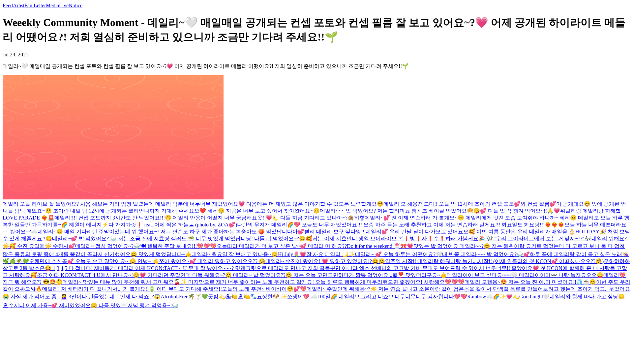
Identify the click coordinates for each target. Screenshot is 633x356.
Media (52, 5)
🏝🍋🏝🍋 (237, 296)
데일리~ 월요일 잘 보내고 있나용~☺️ (235, 254)
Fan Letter (35, 5)
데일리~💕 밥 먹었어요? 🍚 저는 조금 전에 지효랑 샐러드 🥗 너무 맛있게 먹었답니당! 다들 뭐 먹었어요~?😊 (179, 238)
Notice (75, 5)
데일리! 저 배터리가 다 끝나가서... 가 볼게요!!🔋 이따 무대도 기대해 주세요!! (132, 289)
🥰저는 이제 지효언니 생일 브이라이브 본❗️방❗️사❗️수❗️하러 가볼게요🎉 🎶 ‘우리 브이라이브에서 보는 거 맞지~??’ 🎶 (448, 238)
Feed (8, 5)
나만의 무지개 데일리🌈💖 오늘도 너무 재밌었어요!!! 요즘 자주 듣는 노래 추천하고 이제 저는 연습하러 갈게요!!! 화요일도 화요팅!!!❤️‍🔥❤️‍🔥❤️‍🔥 (400, 224)
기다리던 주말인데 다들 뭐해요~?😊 (189, 275)
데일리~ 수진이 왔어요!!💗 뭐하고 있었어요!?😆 (321, 261)
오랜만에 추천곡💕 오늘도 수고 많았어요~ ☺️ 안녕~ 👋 (94, 261)
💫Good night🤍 (531, 296)
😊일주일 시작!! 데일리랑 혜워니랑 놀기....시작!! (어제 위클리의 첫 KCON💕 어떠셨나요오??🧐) (491, 261)
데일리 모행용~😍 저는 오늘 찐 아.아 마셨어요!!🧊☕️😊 (530, 282)
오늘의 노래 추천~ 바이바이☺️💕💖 (264, 289)
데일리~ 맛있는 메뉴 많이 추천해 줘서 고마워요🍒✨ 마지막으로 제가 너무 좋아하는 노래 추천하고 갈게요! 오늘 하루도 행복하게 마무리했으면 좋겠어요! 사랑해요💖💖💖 (264, 282)
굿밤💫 (216, 296)
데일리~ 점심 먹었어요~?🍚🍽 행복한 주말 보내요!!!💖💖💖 (146, 246)
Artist (18, 5)
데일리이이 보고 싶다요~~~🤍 (482, 275)
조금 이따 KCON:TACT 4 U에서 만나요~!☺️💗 (91, 275)
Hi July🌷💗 (292, 254)
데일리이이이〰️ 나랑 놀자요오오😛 (560, 275)
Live (64, 5)
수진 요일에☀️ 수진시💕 (46, 246)
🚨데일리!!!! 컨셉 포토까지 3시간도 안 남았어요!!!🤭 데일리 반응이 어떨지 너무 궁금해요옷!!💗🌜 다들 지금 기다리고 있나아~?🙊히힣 (206, 218)
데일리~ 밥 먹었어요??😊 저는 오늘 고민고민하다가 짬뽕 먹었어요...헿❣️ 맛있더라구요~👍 (340, 275)
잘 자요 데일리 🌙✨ (330, 254)
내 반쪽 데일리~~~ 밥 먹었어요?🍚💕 (486, 254)
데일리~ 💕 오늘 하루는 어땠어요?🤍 (398, 254)
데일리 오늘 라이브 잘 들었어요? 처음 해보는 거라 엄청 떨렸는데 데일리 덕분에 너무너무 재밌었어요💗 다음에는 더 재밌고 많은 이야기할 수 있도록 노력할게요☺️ (193, 204)
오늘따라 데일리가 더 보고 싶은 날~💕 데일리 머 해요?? (282, 246)
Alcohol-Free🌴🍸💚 (184, 296)
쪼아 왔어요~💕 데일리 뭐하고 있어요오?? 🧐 (212, 261)
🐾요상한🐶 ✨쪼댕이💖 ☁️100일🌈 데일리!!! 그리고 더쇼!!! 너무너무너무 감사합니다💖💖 (358, 296)
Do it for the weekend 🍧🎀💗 (380, 246)
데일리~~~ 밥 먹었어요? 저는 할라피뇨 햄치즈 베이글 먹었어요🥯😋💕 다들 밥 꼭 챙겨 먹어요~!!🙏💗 (440, 211)
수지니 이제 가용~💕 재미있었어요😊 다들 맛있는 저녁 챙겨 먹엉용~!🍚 (93, 305)
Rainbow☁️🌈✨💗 (490, 296)
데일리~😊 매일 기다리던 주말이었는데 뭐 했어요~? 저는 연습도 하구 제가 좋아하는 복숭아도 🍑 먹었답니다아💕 (171, 231)
